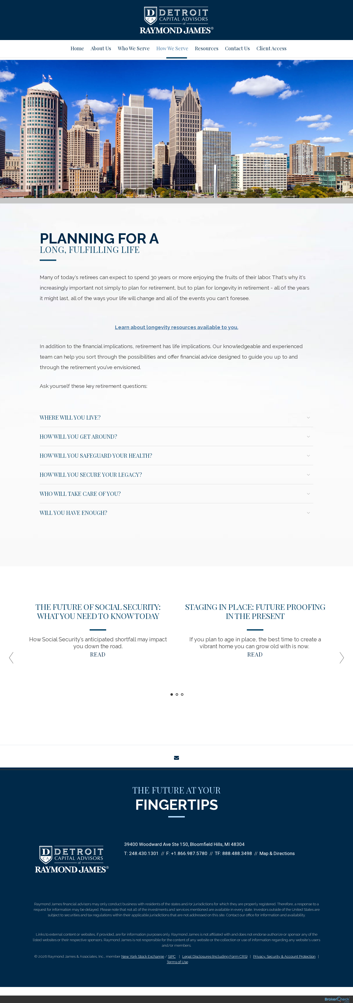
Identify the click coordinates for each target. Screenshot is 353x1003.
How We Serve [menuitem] (172, 48)
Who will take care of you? (80, 493)
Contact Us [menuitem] (237, 48)
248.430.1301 (144, 853)
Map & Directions (277, 853)
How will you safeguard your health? (96, 455)
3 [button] (182, 694)
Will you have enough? (73, 512)
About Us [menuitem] (101, 48)
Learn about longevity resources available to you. (176, 327)
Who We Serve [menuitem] (134, 48)
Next (339, 659)
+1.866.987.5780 (189, 853)
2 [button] (176, 694)
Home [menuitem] (77, 48)
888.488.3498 (237, 853)
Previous (14, 659)
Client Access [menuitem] (271, 48)
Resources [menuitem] (206, 48)
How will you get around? (78, 436)
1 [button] (171, 694)
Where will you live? (70, 417)
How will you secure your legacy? (91, 474)
